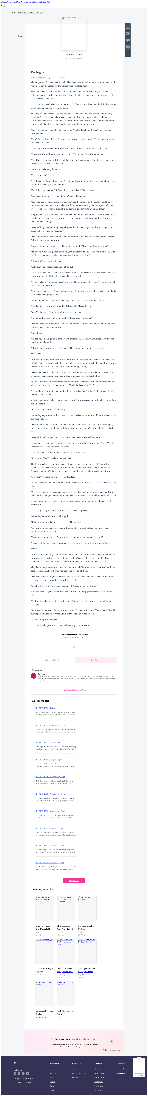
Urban (52, 1090)
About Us (75, 1069)
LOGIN (47, 2)
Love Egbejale (41, 78)
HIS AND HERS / (30, 13)
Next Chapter (95, 660)
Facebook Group (122, 1069)
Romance (20, 13)
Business (75, 1077)
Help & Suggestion (78, 1073)
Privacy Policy (29, 1082)
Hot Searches (98, 1082)
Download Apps (99, 1069)
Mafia (52, 1077)
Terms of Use (18, 1082)
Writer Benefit (99, 1073)
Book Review (98, 1086)
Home (13, 13)
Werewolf (53, 1073)
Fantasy (52, 1086)
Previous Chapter (52, 660)
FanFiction (98, 1090)
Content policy (99, 1077)
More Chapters (74, 881)
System (52, 1082)
